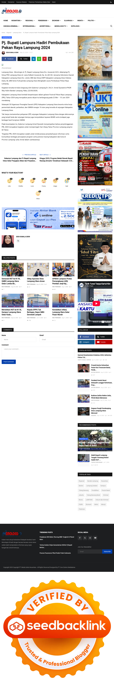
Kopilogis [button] (75, 26)
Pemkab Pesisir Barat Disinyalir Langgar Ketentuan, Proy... (101, 382)
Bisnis (81, 500)
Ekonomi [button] (55, 20)
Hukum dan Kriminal (102, 500)
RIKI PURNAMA (6, 286)
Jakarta (81, 495)
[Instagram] (90, 538)
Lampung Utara (17, 32)
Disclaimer (11, 2)
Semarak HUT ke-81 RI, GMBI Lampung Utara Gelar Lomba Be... (11, 281)
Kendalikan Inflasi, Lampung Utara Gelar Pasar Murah (60, 312)
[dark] (111, 2)
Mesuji (103, 504)
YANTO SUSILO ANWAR (84, 360)
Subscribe (107, 551)
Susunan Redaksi (21, 2)
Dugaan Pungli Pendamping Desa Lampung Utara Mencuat (101, 410)
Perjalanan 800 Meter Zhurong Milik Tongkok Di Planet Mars (57, 538)
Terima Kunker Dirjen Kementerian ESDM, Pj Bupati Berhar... (56, 546)
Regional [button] (29, 20)
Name (4, 335)
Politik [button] (91, 20)
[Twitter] (85, 538)
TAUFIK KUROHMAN (84, 448)
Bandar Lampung (92, 481)
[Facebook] (80, 538)
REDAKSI (93, 415)
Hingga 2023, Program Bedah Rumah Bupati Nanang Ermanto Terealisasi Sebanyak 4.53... (56, 159)
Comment (5, 345)
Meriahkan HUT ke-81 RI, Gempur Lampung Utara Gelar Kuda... (12, 312)
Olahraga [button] (68, 20)
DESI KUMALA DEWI (12, 52)
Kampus (103, 486)
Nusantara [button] (16, 20)
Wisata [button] (80, 20)
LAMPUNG (89, 500)
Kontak (4, 2)
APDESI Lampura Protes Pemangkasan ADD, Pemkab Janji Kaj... (62, 281)
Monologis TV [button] (60, 26)
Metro (96, 504)
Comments (7, 330)
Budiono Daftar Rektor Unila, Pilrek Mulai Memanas (101, 397)
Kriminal (105, 495)
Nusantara (104, 481)
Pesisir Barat (106, 490)
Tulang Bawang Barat (93, 495)
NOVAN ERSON (95, 372)
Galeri (54, 2)
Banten (81, 486)
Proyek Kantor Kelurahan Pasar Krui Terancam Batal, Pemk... (100, 367)
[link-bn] (42, 218)
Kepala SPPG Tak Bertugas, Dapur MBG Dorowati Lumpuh (35, 312)
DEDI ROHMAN (95, 400)
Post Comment (9, 362)
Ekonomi (88, 504)
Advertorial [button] (45, 26)
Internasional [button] (29, 26)
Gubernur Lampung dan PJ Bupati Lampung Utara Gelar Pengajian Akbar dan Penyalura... (19, 159)
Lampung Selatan (91, 486)
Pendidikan (95, 490)
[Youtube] (95, 538)
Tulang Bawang (84, 490)
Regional (9, 32)
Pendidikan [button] (42, 20)
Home (5, 20)
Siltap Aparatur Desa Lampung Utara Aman (36, 280)
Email (42, 335)
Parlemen (82, 509)
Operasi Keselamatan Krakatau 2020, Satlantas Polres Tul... (94, 356)
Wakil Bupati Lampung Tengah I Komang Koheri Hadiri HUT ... (100, 457)
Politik (81, 504)
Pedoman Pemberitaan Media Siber (39, 2)
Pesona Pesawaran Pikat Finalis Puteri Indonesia (55, 553)
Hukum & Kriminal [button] (10, 26)
